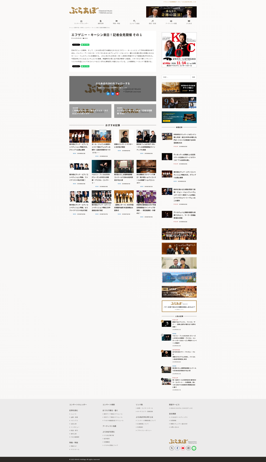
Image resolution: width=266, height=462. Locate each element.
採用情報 (173, 420)
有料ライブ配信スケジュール (113, 417)
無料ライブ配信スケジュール (113, 414)
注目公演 (73, 424)
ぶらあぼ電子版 (109, 435)
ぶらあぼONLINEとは (144, 417)
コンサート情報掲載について (146, 420)
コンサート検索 (109, 404)
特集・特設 (73, 442)
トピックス (74, 420)
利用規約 (140, 427)
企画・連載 (74, 417)
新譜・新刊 (74, 430)
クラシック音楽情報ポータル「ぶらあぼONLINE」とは (179, 2)
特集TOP (74, 446)
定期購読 (107, 442)
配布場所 (107, 439)
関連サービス (174, 404)
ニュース (73, 414)
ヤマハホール (75, 449)
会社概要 (172, 413)
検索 (193, 77)
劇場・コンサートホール (145, 408)
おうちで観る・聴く (110, 410)
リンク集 (139, 404)
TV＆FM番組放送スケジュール (114, 420)
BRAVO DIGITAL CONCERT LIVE (181, 408)
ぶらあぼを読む (109, 431)
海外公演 (73, 434)
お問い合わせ (175, 427)
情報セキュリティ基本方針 (179, 424)
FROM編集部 (75, 437)
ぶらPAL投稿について (111, 445)
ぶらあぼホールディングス (179, 417)
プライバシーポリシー (144, 430)
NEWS (86, 38)
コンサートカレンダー (78, 404)
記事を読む (73, 410)
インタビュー (75, 427)
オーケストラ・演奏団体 (145, 411)
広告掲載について (143, 424)
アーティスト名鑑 (109, 426)
